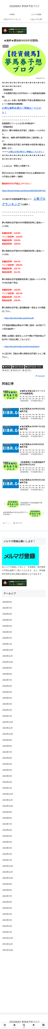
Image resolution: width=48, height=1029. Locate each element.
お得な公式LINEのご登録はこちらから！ (26, 152)
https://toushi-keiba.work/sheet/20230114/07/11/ (24, 191)
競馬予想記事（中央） (34, 367)
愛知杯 (7, 370)
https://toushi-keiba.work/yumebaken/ (21, 347)
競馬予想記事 (19, 367)
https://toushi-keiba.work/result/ (19, 318)
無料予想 (8, 367)
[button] (43, 582)
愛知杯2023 (17, 370)
